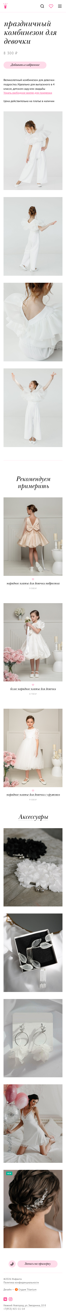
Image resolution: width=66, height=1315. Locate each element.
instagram (10, 1299)
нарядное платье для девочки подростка (33, 583)
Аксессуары (33, 817)
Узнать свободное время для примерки (28, 92)
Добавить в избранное (25, 65)
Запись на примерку (37, 1264)
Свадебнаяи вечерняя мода (5, 6)
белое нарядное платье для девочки (33, 689)
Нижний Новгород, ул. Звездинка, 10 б (25, 1305)
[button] (32, 151)
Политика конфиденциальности (21, 1282)
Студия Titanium (27, 1289)
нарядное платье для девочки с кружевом (33, 794)
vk (5, 1299)
